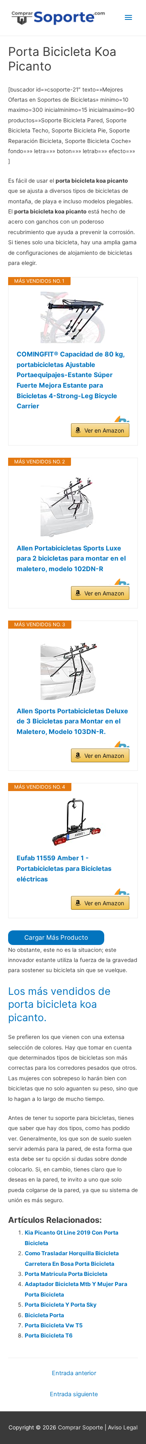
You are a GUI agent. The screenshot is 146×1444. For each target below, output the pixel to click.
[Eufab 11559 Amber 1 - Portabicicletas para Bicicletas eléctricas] (73, 822)
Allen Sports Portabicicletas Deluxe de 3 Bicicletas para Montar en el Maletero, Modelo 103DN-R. (72, 721)
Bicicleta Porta (44, 1315)
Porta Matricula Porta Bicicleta (66, 1274)
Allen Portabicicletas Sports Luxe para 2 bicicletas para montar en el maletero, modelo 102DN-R (71, 558)
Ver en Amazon (104, 430)
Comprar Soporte (80, 1427)
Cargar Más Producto (56, 937)
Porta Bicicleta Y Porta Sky (61, 1304)
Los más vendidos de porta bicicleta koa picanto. (59, 1004)
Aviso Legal (122, 1427)
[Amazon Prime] (118, 419)
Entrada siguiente (74, 1394)
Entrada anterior (74, 1373)
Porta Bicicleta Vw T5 (54, 1325)
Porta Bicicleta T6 (49, 1335)
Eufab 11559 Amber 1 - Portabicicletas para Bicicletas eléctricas (64, 868)
